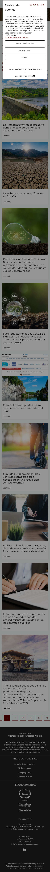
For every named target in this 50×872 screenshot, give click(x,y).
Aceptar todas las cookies (25, 43)
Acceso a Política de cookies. (17, 37)
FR (42, 4)
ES (31, 4)
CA (34, 4)
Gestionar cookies (25, 50)
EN (38, 4)
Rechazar (25, 57)
